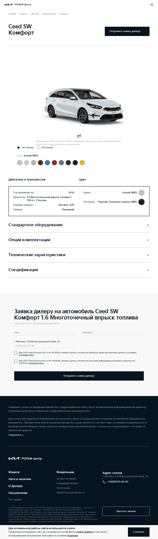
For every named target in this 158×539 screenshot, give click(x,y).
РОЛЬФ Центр (23, 4)
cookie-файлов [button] (84, 532)
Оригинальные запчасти (71, 492)
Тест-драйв (14, 499)
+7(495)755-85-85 (24, 345)
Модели (14, 472)
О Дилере (15, 486)
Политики (72, 535)
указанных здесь (26, 355)
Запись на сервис (67, 478)
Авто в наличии (19, 479)
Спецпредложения (67, 483)
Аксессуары (63, 488)
